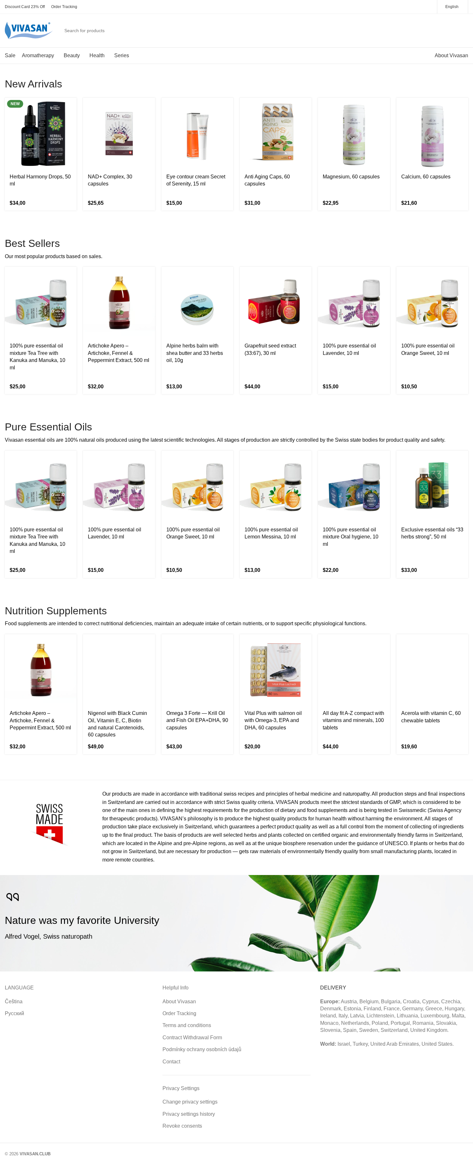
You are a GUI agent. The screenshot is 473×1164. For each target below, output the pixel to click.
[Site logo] (29, 30)
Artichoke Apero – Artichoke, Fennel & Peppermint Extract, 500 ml (118, 353)
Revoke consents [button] (182, 1126)
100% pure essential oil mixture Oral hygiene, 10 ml (350, 537)
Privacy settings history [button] (188, 1114)
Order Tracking (179, 1013)
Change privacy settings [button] (190, 1102)
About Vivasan (179, 1001)
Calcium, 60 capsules (425, 176)
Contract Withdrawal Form (192, 1037)
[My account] (439, 30)
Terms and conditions (186, 1025)
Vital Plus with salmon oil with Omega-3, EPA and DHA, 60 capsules (273, 720)
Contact (171, 1061)
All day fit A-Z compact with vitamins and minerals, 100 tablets (353, 720)
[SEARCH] (422, 30)
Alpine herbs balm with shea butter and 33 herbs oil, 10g (194, 353)
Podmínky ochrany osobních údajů (201, 1049)
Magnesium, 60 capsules (351, 176)
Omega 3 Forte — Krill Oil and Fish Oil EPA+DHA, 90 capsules (197, 720)
